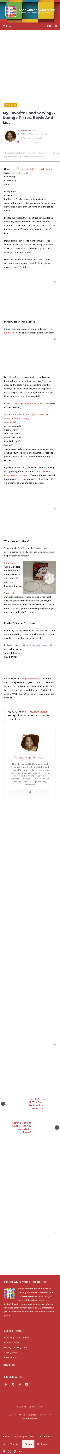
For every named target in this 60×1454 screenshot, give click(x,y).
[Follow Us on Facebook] (6, 1384)
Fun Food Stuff (47, 1436)
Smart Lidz (9, 593)
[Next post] (57, 1127)
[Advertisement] (30, 67)
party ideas (37, 142)
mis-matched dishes (35, 711)
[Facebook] (30, 792)
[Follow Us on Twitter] (13, 1384)
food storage (26, 142)
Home (6, 1436)
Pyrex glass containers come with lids (12, 418)
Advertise (31, 1415)
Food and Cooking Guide (37, 10)
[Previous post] (3, 1104)
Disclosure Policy (30, 1418)
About (22, 1415)
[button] (56, 26)
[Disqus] (30, 1189)
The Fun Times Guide (33, 1406)
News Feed (9, 1364)
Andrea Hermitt (28, 130)
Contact (12, 1415)
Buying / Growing (11, 1444)
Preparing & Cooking (24, 1436)
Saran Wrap (10, 563)
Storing (11, 105)
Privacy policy (45, 1415)
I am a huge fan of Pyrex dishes (27, 403)
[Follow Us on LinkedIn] (20, 1384)
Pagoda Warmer (30, 678)
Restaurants (43, 1444)
